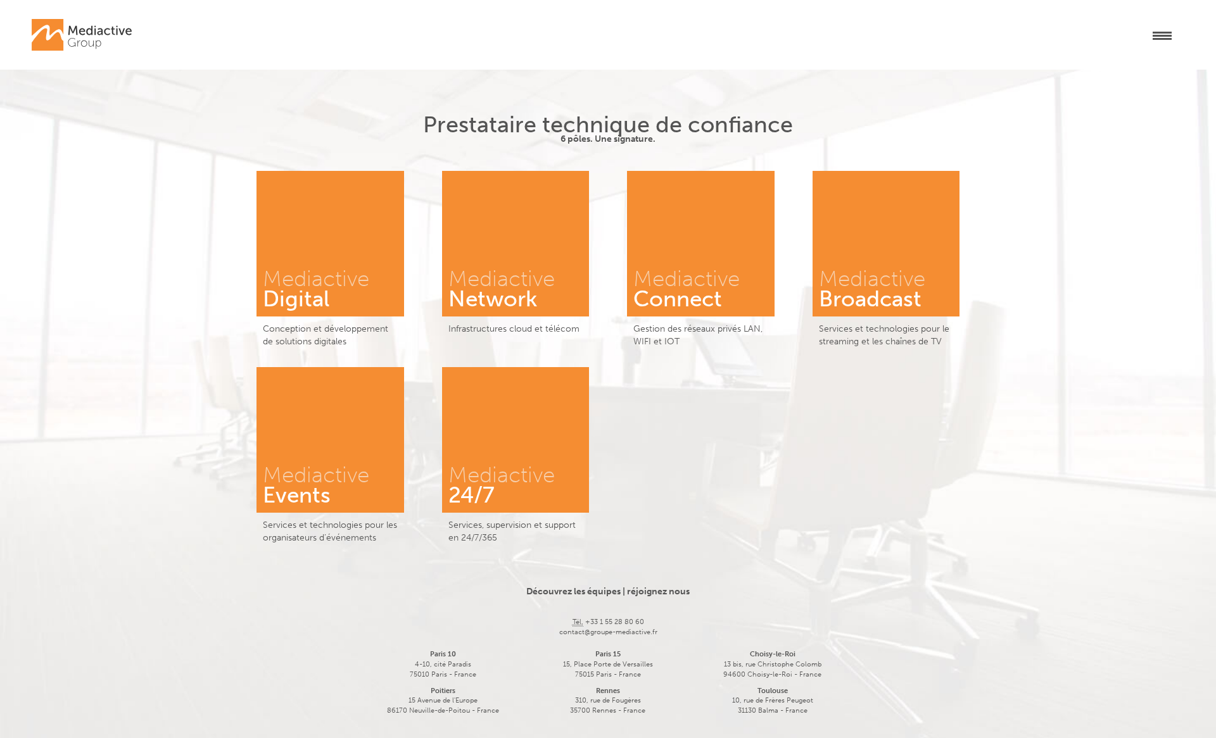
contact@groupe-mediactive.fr (608, 632)
